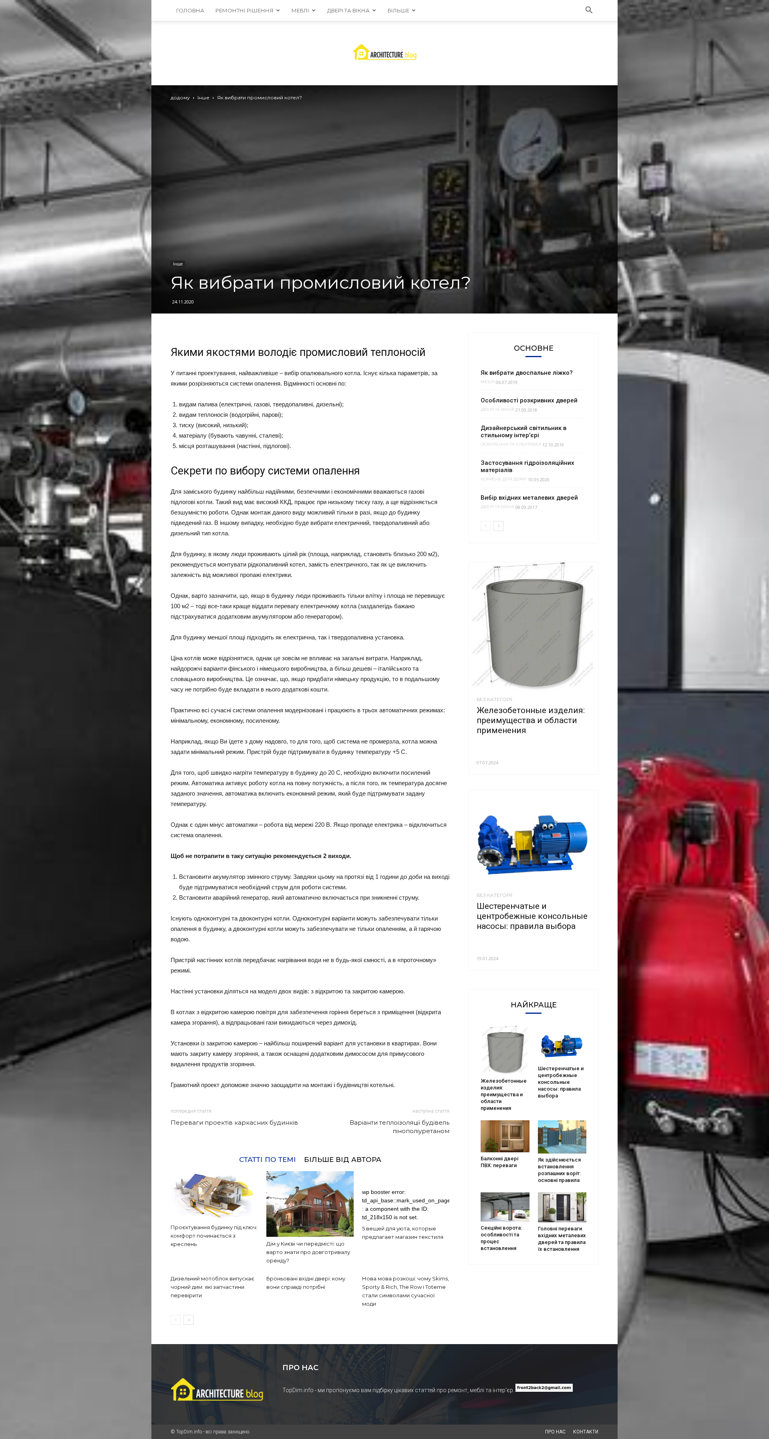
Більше (398, 10)
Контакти (585, 1432)
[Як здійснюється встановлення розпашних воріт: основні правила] (562, 1137)
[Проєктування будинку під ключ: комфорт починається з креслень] (214, 1195)
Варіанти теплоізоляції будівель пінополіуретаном (399, 1127)
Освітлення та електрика (511, 444)
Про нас (555, 1432)
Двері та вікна (348, 10)
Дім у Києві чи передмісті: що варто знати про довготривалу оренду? (308, 1252)
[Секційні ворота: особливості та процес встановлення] (505, 1207)
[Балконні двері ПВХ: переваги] (505, 1136)
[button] (588, 10)
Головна (190, 10)
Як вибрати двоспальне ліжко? (527, 372)
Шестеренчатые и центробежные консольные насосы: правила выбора (532, 916)
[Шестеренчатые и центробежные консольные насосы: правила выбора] (533, 839)
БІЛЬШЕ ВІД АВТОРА (342, 1159)
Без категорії (494, 699)
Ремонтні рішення (244, 10)
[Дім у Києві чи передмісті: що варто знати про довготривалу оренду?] (310, 1204)
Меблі (300, 10)
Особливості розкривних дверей (529, 400)
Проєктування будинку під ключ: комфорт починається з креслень (214, 1235)
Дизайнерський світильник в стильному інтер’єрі (523, 431)
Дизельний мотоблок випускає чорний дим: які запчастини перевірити (212, 1286)
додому (180, 97)
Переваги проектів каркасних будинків (234, 1122)
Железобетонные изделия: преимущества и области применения (531, 720)
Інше (203, 97)
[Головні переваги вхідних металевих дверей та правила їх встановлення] (562, 1207)
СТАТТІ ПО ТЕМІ (267, 1159)
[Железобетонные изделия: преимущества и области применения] (533, 627)
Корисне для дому (504, 479)
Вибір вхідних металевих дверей (529, 497)
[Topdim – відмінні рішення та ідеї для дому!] (385, 53)
